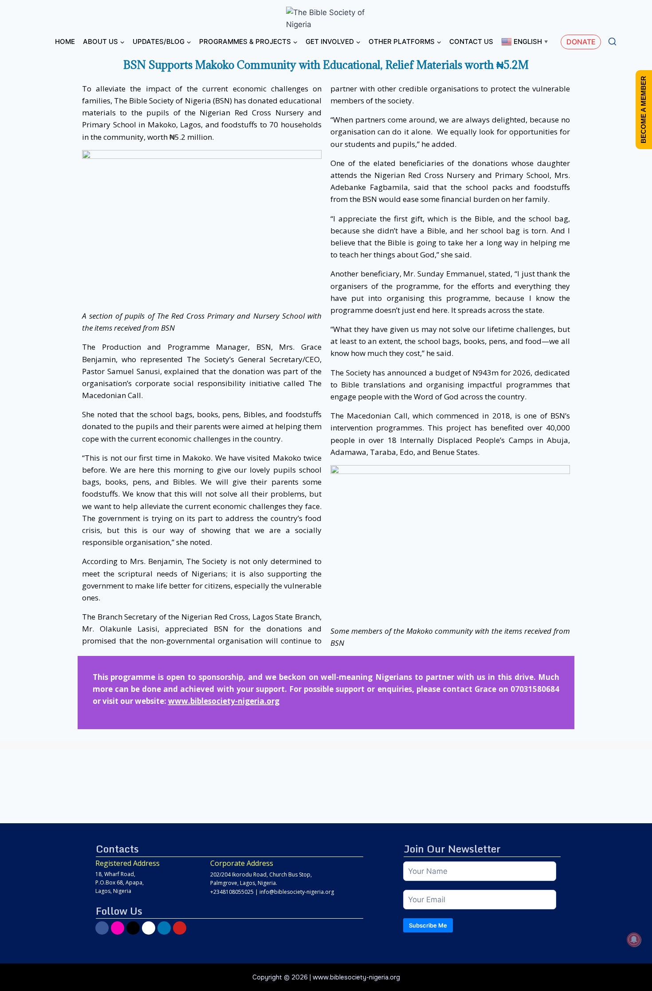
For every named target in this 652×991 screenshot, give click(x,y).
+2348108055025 (232, 892)
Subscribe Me (428, 925)
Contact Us (471, 41)
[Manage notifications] (634, 939)
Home (65, 41)
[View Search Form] (612, 42)
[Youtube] (179, 928)
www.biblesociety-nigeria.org (223, 701)
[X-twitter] (133, 928)
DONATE (581, 41)
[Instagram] (117, 928)
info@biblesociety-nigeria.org (296, 892)
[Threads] (148, 928)
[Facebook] (102, 928)
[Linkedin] (164, 928)
